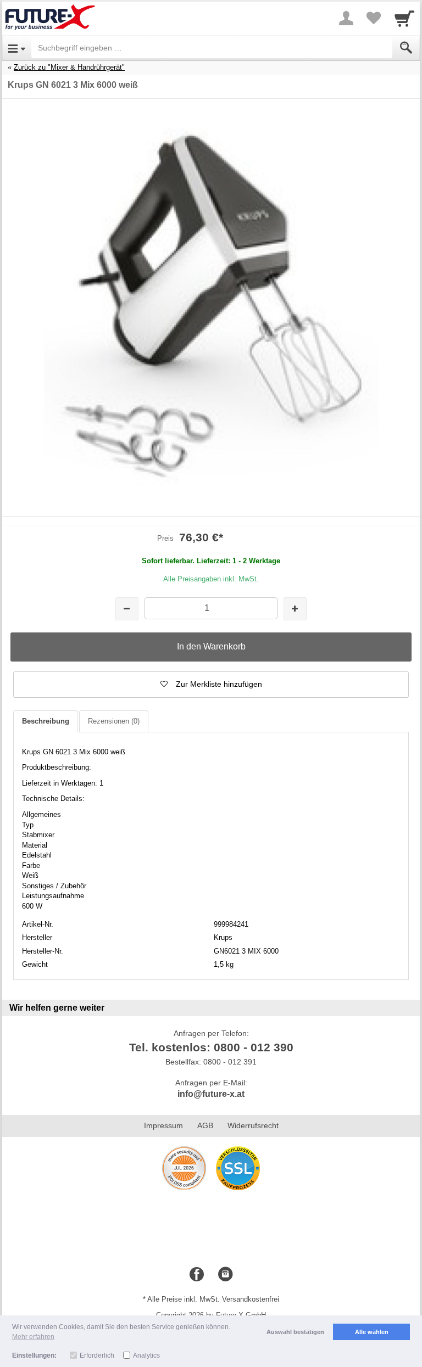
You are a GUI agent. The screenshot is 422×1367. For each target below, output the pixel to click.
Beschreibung (45, 721)
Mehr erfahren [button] (33, 1337)
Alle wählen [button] (371, 1332)
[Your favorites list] (373, 18)
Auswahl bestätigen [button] (295, 1332)
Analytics (146, 1355)
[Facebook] (196, 1274)
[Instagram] (225, 1274)
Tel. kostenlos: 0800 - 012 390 (211, 1047)
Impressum (163, 1125)
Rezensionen (114, 721)
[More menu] (346, 18)
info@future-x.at (211, 1094)
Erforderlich (97, 1355)
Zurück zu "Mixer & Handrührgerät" (69, 67)
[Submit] (406, 48)
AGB (205, 1125)
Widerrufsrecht (253, 1125)
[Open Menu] (17, 48)
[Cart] (404, 18)
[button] (211, 684)
